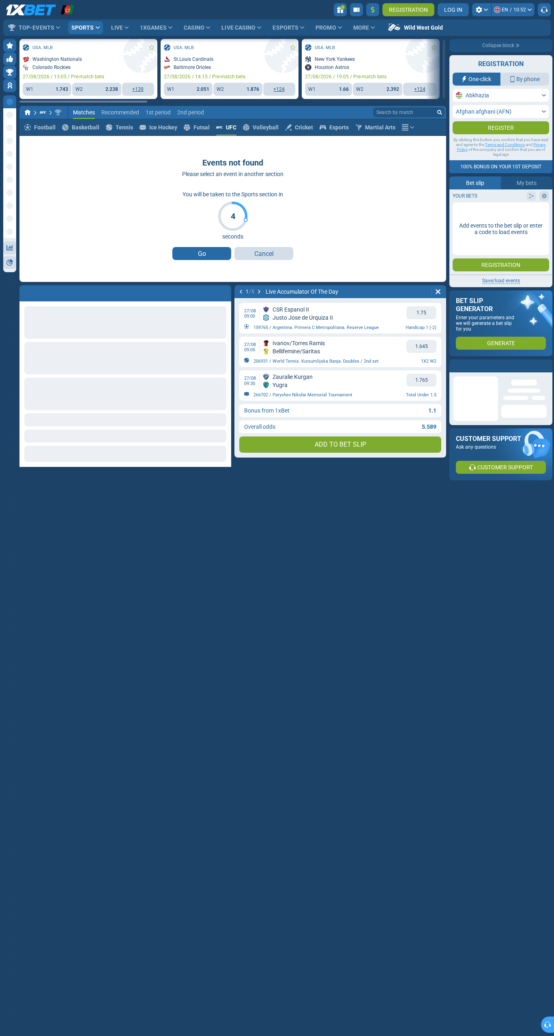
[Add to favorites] (152, 47)
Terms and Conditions (505, 161)
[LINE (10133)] (27, 112)
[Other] (408, 127)
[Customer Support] (544, 9)
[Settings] (481, 9)
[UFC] (43, 112)
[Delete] (223, 292)
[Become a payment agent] (356, 9)
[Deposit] (372, 9)
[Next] (47, 291)
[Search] (439, 112)
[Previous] (26, 291)
